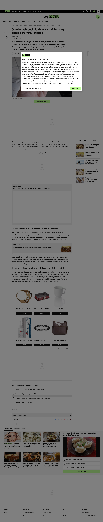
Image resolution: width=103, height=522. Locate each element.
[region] (51, 71)
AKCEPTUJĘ (75, 88)
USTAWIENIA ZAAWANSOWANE (33, 88)
